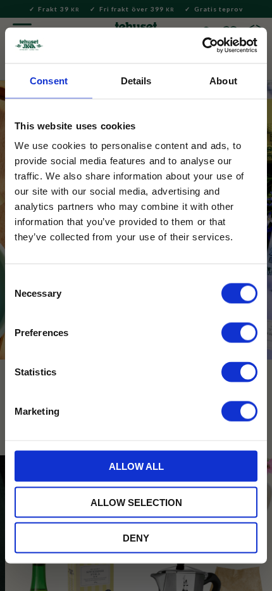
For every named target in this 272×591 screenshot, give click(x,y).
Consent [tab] (49, 80)
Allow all (136, 466)
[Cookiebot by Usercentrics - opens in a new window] (202, 45)
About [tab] (223, 80)
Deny (136, 538)
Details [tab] (136, 80)
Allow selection (136, 502)
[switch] (239, 333)
